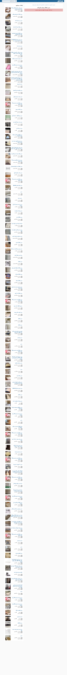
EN (1, 1)
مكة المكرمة (47, 4)
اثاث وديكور (38, 4)
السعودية (50, 4)
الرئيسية (54, 4)
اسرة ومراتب (34, 4)
